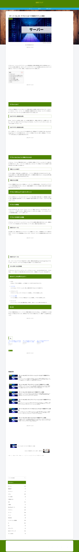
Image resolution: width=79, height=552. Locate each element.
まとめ (11, 81)
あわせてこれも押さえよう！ (15, 80)
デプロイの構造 (12, 78)
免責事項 (69, 547)
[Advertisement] (29, 55)
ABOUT (59, 547)
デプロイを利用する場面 (14, 79)
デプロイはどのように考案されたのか (16, 75)
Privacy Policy (64, 547)
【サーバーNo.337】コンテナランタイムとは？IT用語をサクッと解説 (29, 341)
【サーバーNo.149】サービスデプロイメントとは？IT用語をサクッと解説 (14, 341)
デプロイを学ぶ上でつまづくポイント (16, 76)
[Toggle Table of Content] (21, 72)
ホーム (50, 547)
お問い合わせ (55, 547)
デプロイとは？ (12, 74)
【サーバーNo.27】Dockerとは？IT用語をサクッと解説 (43, 341)
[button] (25, 477)
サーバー (11, 350)
